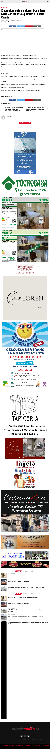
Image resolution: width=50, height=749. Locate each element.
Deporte (24, 740)
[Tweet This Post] (21, 26)
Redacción (9, 21)
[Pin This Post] (29, 26)
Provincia (14, 740)
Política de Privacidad (5, 745)
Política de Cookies (15, 745)
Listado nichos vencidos (6, 96)
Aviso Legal (22, 745)
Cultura (40, 740)
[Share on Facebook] (12, 26)
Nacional (19, 740)
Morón (9, 740)
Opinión (29, 740)
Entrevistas (34, 740)
